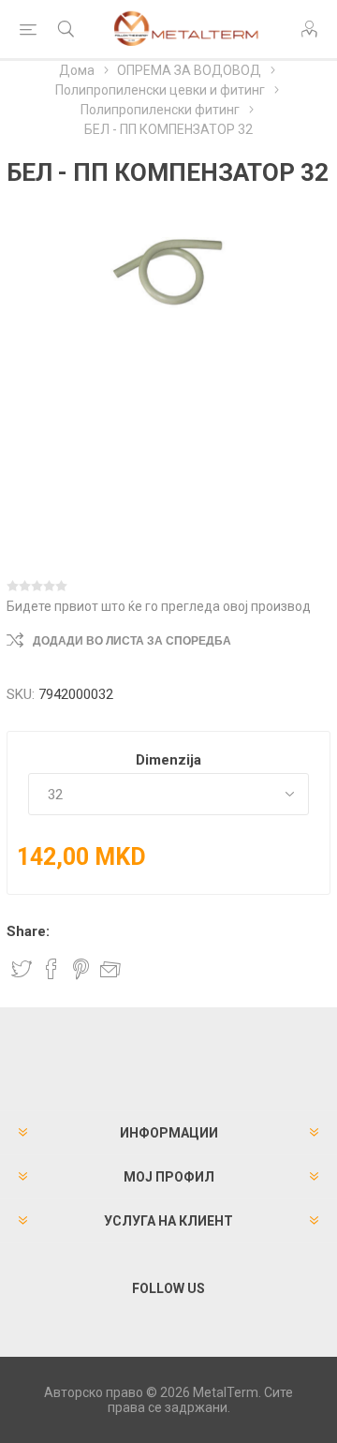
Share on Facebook (51, 969)
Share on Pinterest (81, 969)
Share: (28, 931)
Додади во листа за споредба (132, 640)
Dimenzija (168, 759)
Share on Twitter (21, 969)
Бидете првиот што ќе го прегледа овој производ (159, 606)
